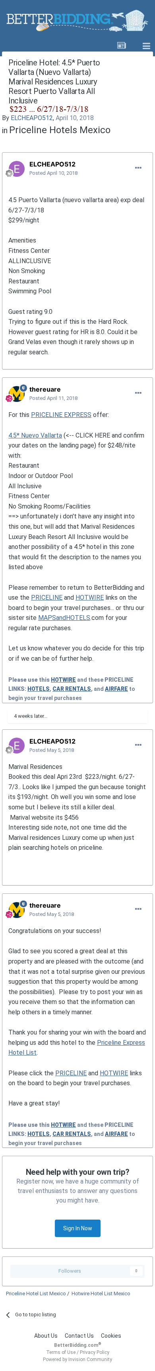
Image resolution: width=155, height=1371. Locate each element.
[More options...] (138, 168)
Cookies (111, 1336)
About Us (46, 1336)
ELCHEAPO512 (32, 118)
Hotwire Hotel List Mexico (101, 1293)
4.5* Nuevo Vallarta (35, 435)
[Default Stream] (121, 46)
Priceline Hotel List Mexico (36, 1293)
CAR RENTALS (71, 689)
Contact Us (79, 1336)
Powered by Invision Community (77, 1359)
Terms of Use (61, 1352)
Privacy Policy (94, 1352)
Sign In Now (77, 1228)
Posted (53, 173)
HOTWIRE (90, 597)
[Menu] (146, 46)
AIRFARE (116, 689)
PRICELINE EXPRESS (61, 415)
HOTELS (38, 689)
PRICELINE (46, 597)
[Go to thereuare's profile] (17, 394)
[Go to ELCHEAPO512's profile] (17, 169)
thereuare (45, 389)
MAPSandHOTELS (64, 617)
